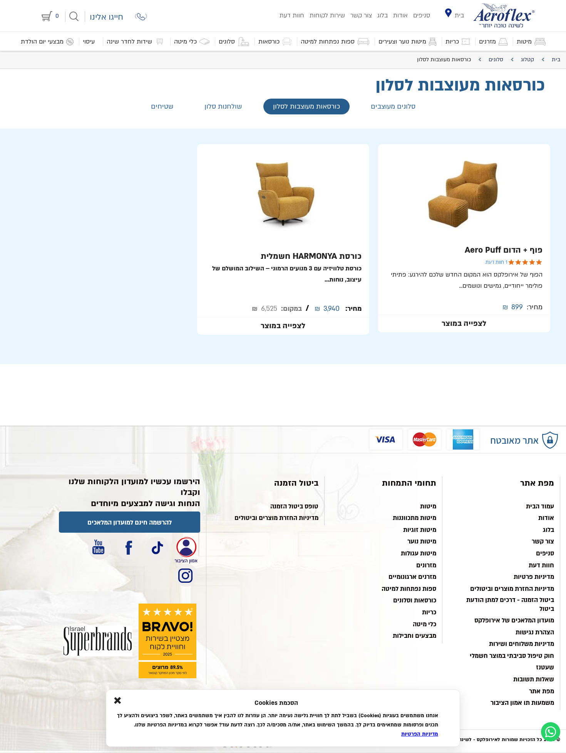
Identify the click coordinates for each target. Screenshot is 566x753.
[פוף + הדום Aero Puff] (464, 238)
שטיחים (162, 106)
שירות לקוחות (327, 15)
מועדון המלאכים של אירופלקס (514, 620)
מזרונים (426, 565)
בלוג (382, 15)
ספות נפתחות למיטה (409, 589)
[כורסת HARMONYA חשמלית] (283, 239)
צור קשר (361, 15)
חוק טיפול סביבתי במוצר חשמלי (512, 656)
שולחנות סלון (223, 106)
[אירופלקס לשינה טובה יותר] (504, 15)
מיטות (428, 506)
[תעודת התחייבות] (186, 548)
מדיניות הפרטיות (419, 734)
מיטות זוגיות (419, 530)
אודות (400, 15)
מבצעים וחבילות (414, 636)
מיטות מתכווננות (414, 518)
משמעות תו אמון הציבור (522, 703)
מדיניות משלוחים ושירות (521, 644)
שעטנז (545, 667)
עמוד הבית (540, 506)
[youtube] (99, 548)
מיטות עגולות (418, 553)
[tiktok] (157, 548)
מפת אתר (541, 691)
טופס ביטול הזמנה (294, 506)
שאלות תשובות (533, 679)
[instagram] (186, 575)
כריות (429, 612)
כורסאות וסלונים (414, 600)
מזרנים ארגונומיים (412, 577)
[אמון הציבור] (97, 641)
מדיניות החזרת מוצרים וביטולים (512, 589)
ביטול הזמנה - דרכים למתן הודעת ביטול (510, 604)
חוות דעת (292, 15)
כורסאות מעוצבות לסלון (306, 106)
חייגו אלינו (106, 17)
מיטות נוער (421, 541)
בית (459, 15)
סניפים (421, 15)
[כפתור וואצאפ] (550, 731)
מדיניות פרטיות (534, 577)
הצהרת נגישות (535, 632)
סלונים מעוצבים (393, 106)
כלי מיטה (424, 624)
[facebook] (128, 548)
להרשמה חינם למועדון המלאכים (129, 522)
